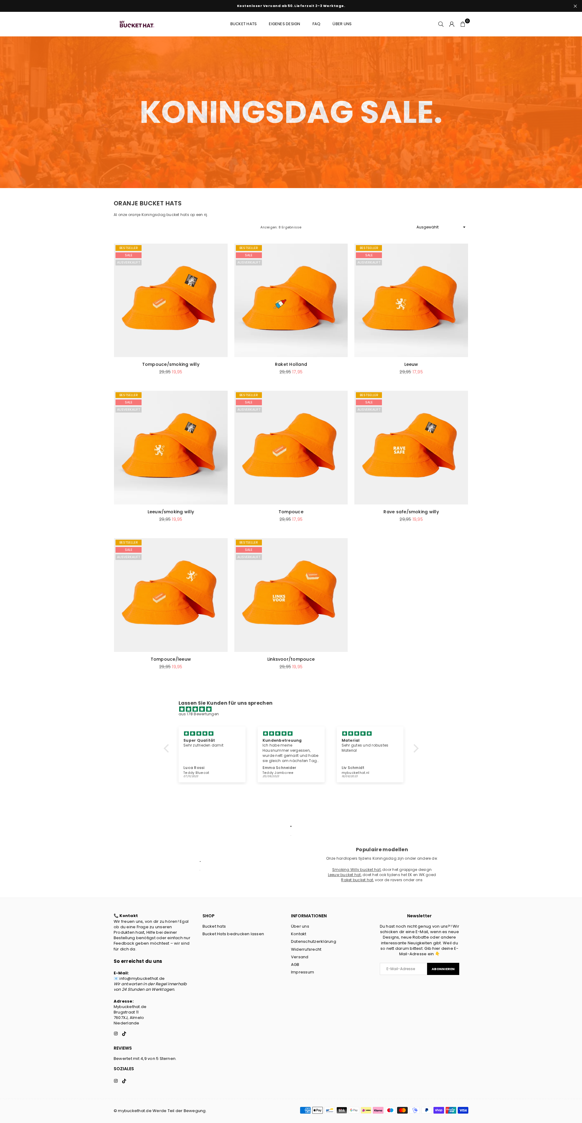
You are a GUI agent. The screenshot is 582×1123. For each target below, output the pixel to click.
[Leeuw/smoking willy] (171, 447)
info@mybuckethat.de (142, 978)
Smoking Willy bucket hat (356, 869)
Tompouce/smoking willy (170, 364)
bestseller (128, 247)
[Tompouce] (291, 447)
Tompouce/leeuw (171, 659)
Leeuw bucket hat (344, 874)
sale (128, 255)
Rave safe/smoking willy (411, 512)
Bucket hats (243, 24)
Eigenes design (284, 24)
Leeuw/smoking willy (171, 512)
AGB (295, 964)
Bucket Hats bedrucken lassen (233, 934)
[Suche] (441, 24)
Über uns (342, 24)
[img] (294, 709)
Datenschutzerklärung (313, 941)
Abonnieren (443, 968)
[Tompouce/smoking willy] (171, 300)
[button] (462, 24)
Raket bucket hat (357, 879)
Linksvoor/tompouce (291, 659)
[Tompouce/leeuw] (171, 595)
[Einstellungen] (452, 24)
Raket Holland (291, 364)
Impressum (302, 972)
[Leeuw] (411, 300)
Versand (300, 957)
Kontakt (298, 934)
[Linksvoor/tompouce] (291, 595)
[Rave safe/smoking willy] (411, 447)
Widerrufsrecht (306, 949)
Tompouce (291, 512)
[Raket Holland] (291, 300)
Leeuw (411, 364)
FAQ (317, 24)
